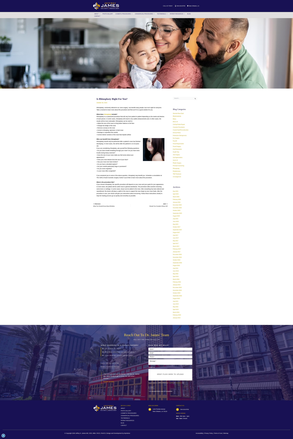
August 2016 (176, 265)
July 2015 (175, 301)
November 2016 (177, 257)
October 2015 (176, 293)
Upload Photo (151, 367)
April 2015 (175, 309)
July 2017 (175, 235)
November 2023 (177, 207)
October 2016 (176, 260)
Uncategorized (177, 176)
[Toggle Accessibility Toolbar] (3, 435)
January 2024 (176, 202)
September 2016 (177, 262)
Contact (124, 425)
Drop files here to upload (170, 374)
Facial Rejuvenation (178, 143)
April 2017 (175, 243)
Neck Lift (175, 160)
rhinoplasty (107, 114)
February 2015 (177, 315)
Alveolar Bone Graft (178, 113)
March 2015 (176, 312)
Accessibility (199, 433)
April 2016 (175, 276)
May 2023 (175, 224)
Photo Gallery (126, 410)
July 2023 (175, 218)
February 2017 (177, 249)
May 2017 (175, 240)
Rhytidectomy (176, 171)
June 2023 (176, 221)
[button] (110, 367)
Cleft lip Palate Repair (179, 124)
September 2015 (177, 295)
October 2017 (176, 227)
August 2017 (176, 232)
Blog (122, 423)
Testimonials (125, 418)
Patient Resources (127, 420)
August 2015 (176, 298)
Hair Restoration (177, 149)
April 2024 (175, 194)
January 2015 (176, 317)
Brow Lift (175, 121)
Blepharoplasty (177, 116)
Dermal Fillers (177, 132)
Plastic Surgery (177, 163)
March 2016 (176, 279)
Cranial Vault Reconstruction (180, 130)
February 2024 (177, 199)
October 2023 (176, 210)
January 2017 (176, 251)
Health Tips (176, 152)
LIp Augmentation (177, 157)
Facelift (175, 141)
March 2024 (176, 196)
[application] (99, 14)
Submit (151, 387)
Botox (174, 119)
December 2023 (177, 205)
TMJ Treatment (177, 174)
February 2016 (177, 282)
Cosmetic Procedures (179, 127)
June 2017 (176, 238)
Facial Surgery (177, 146)
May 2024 (175, 191)
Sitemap (225, 433)
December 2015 (177, 287)
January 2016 (176, 284)
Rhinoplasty (176, 168)
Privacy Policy (171, 382)
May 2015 (175, 306)
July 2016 (175, 268)
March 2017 (176, 246)
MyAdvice (127, 433)
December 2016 (177, 254)
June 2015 (176, 304)
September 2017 (177, 229)
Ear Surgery (176, 138)
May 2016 (175, 273)
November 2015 (177, 290)
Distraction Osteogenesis (179, 135)
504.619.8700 (181, 6)
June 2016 (176, 271)
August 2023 (176, 216)
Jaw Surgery (176, 154)
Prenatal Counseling (178, 165)
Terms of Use (218, 433)
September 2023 (177, 213)
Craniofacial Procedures (130, 415)
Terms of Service (178, 382)
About (123, 408)
